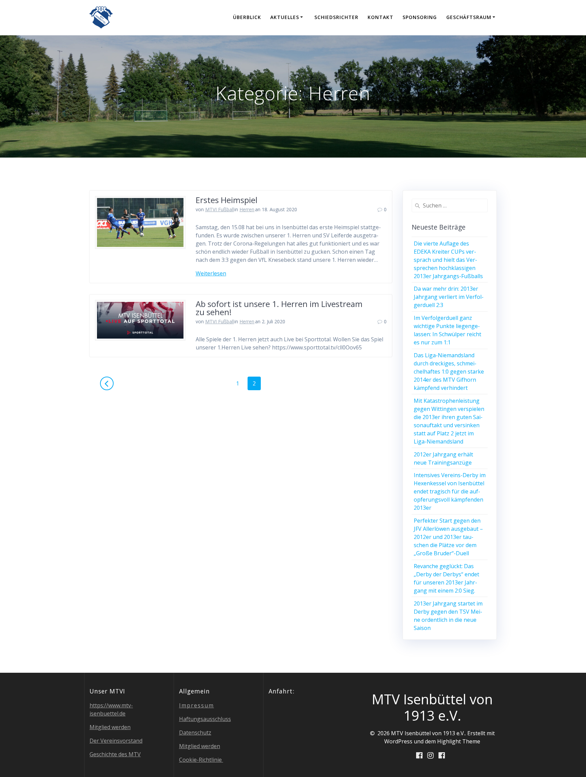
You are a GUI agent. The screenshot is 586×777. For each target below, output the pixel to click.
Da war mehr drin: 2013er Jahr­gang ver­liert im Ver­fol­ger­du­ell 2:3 (449, 297)
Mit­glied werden (110, 727)
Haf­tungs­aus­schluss (205, 719)
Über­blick (247, 17)
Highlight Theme (458, 741)
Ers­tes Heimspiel (226, 199)
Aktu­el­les (284, 17)
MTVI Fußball (219, 209)
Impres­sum (196, 705)
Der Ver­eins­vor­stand (116, 740)
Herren (246, 209)
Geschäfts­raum (468, 17)
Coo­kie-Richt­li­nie (201, 759)
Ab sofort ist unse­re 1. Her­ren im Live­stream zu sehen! (279, 308)
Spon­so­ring (420, 17)
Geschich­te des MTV (115, 754)
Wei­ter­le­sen (211, 273)
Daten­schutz (195, 732)
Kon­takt (380, 17)
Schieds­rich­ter (336, 17)
